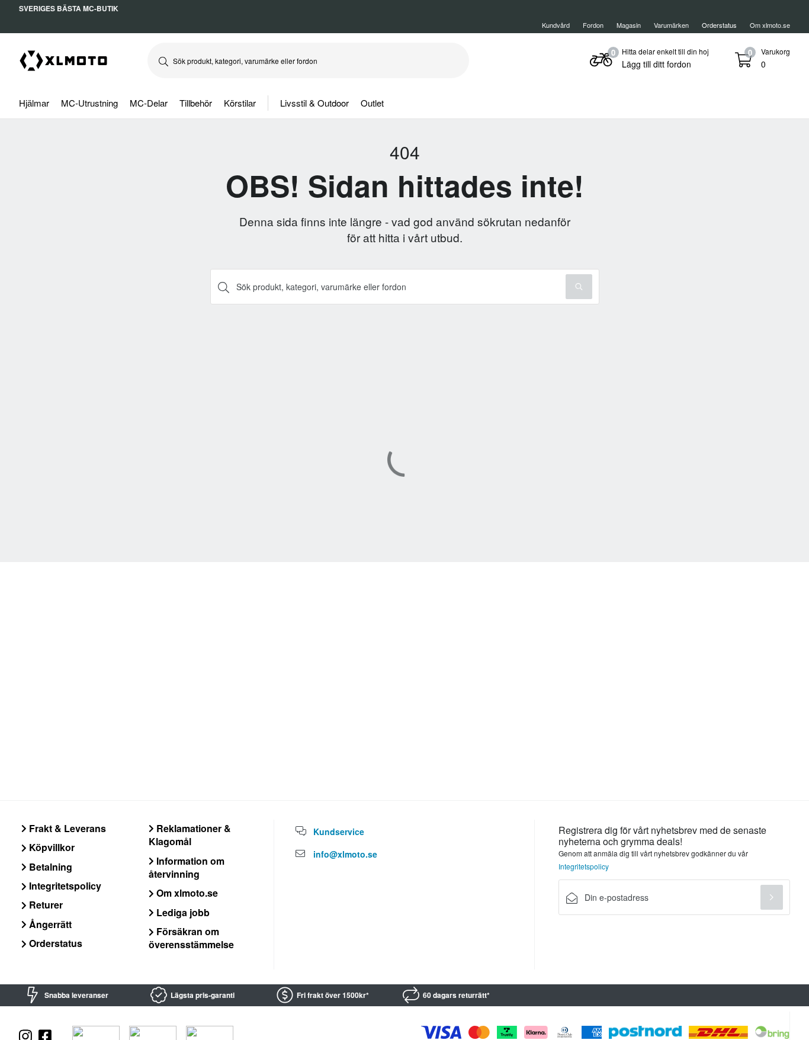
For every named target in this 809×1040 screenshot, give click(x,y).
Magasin (629, 25)
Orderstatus (54, 943)
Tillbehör (195, 103)
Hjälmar (34, 103)
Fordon (593, 25)
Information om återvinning (186, 867)
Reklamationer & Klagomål (190, 834)
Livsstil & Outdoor (314, 103)
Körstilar (240, 103)
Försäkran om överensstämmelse (191, 938)
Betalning (49, 867)
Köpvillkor (51, 847)
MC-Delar (149, 103)
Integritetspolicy (64, 886)
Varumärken (671, 25)
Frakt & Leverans (66, 828)
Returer (45, 904)
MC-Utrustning (89, 103)
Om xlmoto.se (770, 25)
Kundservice (338, 831)
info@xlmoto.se (345, 854)
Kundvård (556, 25)
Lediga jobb (182, 912)
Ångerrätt (49, 924)
